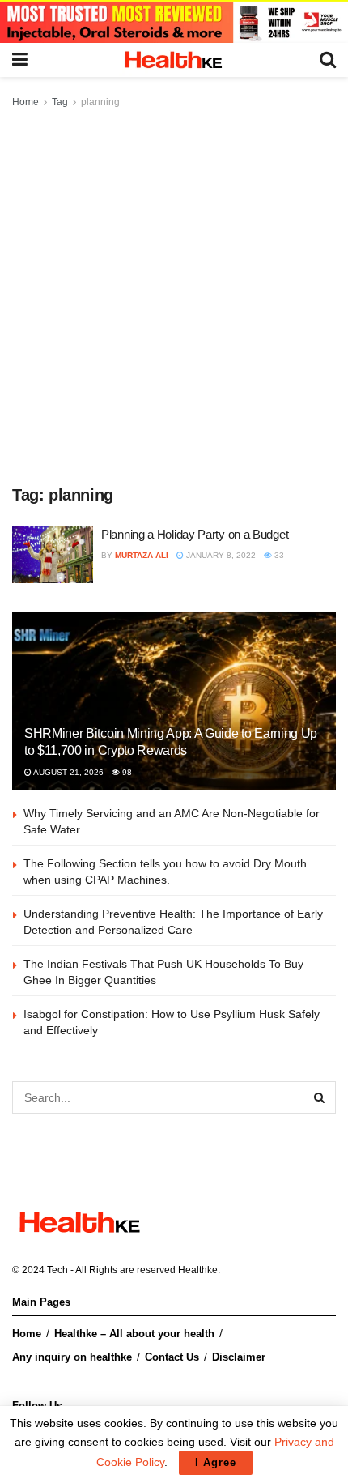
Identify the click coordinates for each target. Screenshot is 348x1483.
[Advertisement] (174, 294)
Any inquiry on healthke (72, 1357)
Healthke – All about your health (134, 1333)
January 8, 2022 (220, 555)
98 (126, 772)
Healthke (198, 1270)
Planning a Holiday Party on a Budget (194, 534)
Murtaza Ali (141, 555)
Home (25, 102)
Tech (57, 1270)
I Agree (215, 1462)
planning (100, 102)
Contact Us (172, 1357)
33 (278, 555)
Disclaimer (238, 1357)
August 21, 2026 (68, 772)
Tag (60, 102)
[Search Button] (319, 1097)
